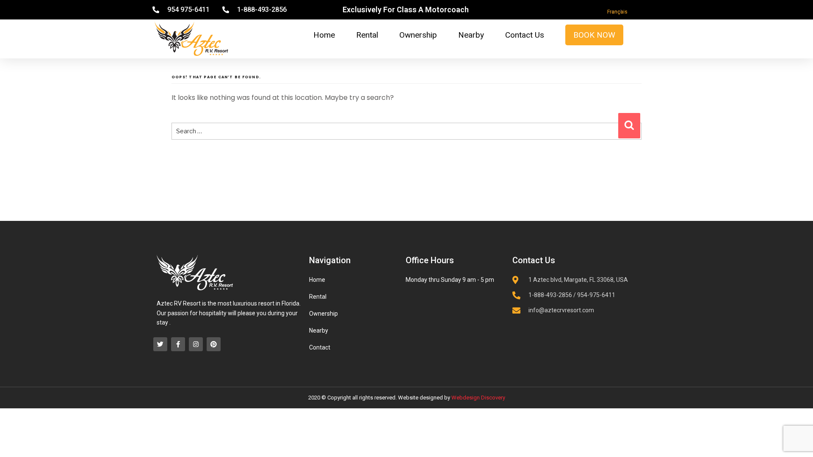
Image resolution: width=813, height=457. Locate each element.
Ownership (418, 35)
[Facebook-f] (178, 344)
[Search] (629, 125)
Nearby (471, 35)
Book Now (594, 35)
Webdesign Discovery (478, 397)
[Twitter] (160, 344)
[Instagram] (196, 344)
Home (324, 35)
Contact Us (524, 35)
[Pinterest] (214, 344)
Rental (367, 35)
